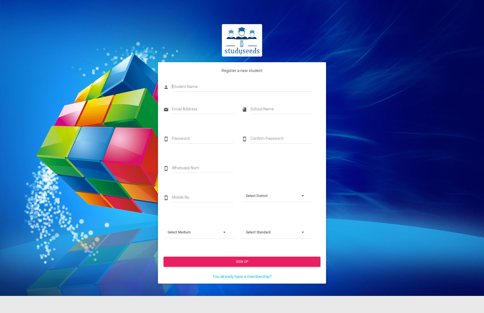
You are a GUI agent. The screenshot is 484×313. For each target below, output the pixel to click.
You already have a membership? (242, 276)
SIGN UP (242, 262)
